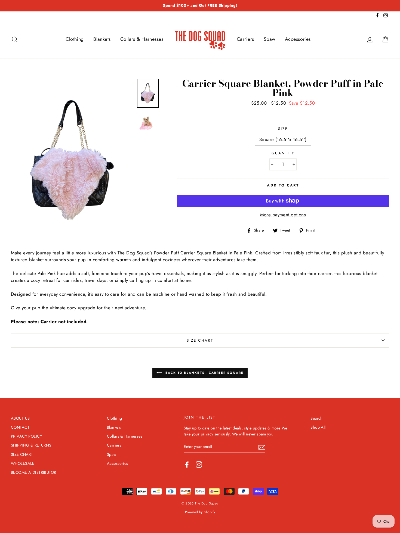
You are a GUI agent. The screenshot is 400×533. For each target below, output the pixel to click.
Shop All (317, 427)
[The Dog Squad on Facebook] (187, 464)
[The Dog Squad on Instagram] (199, 464)
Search (316, 418)
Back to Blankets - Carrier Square (204, 372)
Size (283, 128)
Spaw (269, 39)
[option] (200, 6)
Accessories (298, 39)
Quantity (283, 153)
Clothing (75, 39)
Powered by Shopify (200, 512)
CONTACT (20, 427)
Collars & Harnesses (141, 39)
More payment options (283, 214)
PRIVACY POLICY (26, 436)
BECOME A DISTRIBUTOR (33, 472)
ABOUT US (20, 418)
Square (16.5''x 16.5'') (283, 139)
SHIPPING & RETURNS (31, 445)
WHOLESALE (23, 463)
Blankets (101, 39)
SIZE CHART (200, 340)
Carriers (245, 39)
